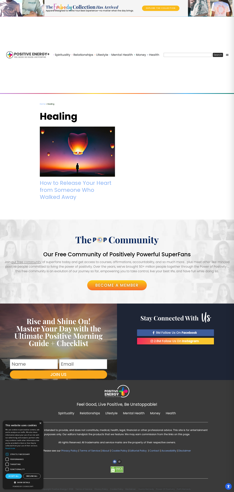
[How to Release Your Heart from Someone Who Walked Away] (77, 152)
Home (43, 104)
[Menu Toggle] (227, 54)
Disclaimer (184, 450)
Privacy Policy (69, 450)
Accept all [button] (14, 476)
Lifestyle (111, 413)
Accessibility (168, 450)
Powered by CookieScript (23, 486)
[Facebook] (115, 462)
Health (171, 413)
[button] (23, 482)
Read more (10, 448)
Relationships (90, 413)
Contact (154, 450)
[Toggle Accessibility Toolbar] (228, 486)
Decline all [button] (31, 476)
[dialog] (23, 454)
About (105, 450)
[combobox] (188, 55)
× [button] (40, 423)
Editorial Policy (138, 450)
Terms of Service (90, 450)
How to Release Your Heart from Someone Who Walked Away (75, 190)
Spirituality (66, 413)
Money (155, 413)
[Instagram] (119, 462)
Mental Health (134, 413)
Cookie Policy (119, 450)
